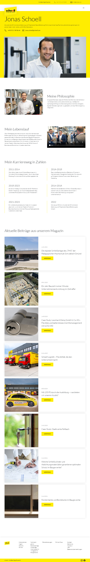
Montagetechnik (34, 550)
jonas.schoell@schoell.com (32, 30)
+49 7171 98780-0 (61, 2)
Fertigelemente (34, 552)
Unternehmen (23, 542)
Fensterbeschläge (35, 545)
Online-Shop (59, 542)
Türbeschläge (34, 547)
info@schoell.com (77, 2)
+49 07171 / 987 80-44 (14, 30)
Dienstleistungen (47, 542)
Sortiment (33, 542)
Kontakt (69, 542)
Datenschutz (70, 544)
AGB (68, 547)
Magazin (20, 544)
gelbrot (32, 544)
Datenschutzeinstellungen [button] (74, 549)
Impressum (69, 545)
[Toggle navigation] (83, 8)
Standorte (21, 545)
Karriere (21, 547)
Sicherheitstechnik (35, 549)
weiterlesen (47, 258)
